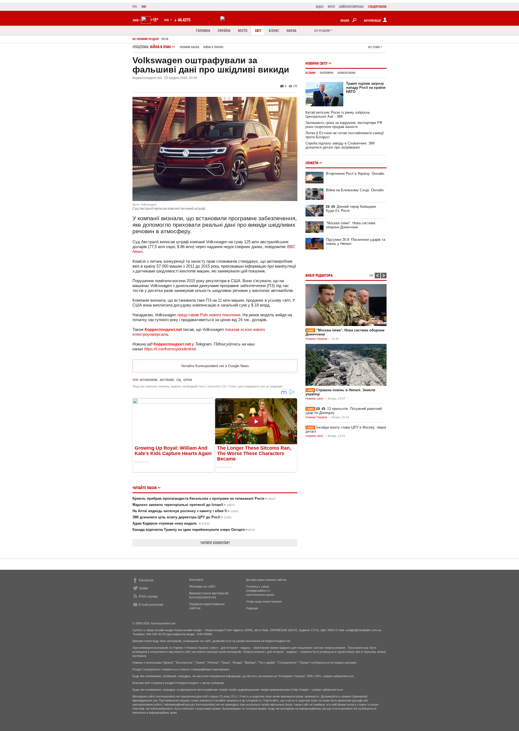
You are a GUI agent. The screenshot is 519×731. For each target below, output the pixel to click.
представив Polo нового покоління (208, 314)
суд (178, 380)
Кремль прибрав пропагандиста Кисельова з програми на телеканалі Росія (204, 498)
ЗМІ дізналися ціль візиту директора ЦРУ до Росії (182, 517)
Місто (242, 30)
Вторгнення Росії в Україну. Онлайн (355, 174)
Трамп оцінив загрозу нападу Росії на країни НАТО (365, 87)
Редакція (252, 608)
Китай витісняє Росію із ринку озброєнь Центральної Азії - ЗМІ (337, 114)
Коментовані (346, 73)
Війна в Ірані (186, 46)
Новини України (316, 338)
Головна (203, 30)
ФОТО (331, 6)
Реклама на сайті (202, 586)
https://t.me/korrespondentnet (170, 349)
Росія (164, 39)
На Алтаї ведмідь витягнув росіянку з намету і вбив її (185, 511)
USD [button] (166, 20)
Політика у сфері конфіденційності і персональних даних (260, 590)
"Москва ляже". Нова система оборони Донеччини (350, 225)
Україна (224, 30)
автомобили (148, 380)
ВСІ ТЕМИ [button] (374, 47)
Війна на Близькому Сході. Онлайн (355, 190)
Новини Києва (189, 47)
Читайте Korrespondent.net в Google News (215, 366)
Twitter (143, 588)
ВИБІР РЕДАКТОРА (318, 275)
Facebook (146, 580)
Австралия (167, 380)
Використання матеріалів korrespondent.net (208, 595)
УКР (143, 6)
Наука (291, 30)
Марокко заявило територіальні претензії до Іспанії (183, 505)
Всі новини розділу (145, 39)
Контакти (196, 580)
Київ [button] (136, 20)
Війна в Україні (213, 47)
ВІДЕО (320, 6)
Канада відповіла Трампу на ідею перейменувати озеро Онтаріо (193, 530)
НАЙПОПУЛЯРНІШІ (351, 6)
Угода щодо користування (264, 601)
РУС (134, 6)
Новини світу (316, 63)
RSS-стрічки (148, 596)
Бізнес (274, 30)
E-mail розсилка (151, 605)
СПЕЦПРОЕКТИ (377, 6)
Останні (310, 73)
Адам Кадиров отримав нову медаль (171, 523)
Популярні (326, 73)
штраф (187, 380)
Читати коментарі (215, 542)
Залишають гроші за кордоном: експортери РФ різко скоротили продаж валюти (343, 125)
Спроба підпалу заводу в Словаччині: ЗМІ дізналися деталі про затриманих (340, 145)
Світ (258, 30)
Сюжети (311, 162)
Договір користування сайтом (266, 579)
